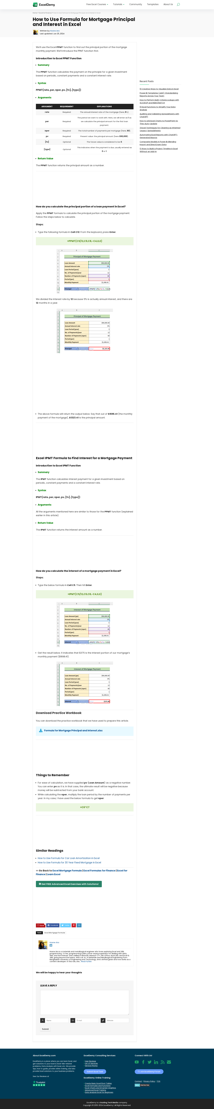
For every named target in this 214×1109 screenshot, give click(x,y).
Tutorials (117, 4)
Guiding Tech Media (109, 1102)
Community (135, 4)
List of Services (91, 1063)
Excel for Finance (45, 13)
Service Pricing (91, 1065)
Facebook (143, 1063)
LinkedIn (156, 1063)
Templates (153, 4)
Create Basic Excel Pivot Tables (98, 1083)
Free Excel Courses (96, 4)
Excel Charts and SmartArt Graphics (100, 1088)
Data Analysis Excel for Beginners (99, 1092)
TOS (158, 1081)
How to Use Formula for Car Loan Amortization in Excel (69, 858)
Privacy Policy (149, 1081)
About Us (168, 4)
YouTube (137, 1063)
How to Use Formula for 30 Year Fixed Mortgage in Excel (69, 862)
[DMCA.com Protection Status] (142, 1085)
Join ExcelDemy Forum (150, 1071)
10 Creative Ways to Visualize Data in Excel (159, 89)
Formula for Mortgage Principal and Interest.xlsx (73, 730)
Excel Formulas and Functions (97, 1085)
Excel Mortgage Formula (67, 870)
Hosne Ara (54, 30)
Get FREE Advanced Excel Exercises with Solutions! (70, 884)
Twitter (150, 1063)
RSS (161, 1063)
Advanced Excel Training (95, 1090)
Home (35, 13)
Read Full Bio (86, 961)
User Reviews (90, 1061)
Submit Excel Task (95, 1071)
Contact (169, 1063)
